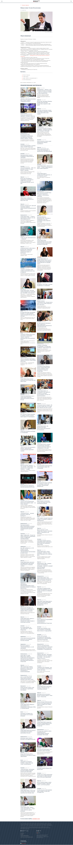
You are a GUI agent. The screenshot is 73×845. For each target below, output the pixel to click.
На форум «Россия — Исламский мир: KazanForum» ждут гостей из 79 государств (28, 361)
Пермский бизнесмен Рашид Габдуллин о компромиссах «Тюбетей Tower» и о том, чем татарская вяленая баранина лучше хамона (44, 408)
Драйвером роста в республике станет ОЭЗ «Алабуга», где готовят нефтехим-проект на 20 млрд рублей (44, 580)
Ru (37, 832)
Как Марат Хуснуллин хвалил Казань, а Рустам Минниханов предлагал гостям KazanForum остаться (44, 448)
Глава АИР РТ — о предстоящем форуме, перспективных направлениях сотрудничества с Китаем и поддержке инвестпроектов (27, 294)
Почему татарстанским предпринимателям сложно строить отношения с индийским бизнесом (45, 304)
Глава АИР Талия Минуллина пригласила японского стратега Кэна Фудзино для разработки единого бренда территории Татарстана (45, 521)
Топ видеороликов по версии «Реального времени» (44, 532)
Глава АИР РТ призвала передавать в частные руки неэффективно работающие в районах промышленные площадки (27, 220)
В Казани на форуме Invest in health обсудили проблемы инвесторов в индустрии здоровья (44, 555)
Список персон (25, 5)
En (39, 832)
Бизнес (21, 333)
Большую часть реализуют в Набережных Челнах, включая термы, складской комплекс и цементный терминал (44, 349)
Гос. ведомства (23, 10)
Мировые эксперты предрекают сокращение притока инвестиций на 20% (45, 543)
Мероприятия (39, 766)
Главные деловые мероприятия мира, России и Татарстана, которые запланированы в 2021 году (28, 170)
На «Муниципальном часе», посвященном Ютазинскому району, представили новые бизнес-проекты (44, 326)
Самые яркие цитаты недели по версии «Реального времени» (27, 468)
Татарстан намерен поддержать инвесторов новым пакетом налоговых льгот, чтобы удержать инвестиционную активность (28, 505)
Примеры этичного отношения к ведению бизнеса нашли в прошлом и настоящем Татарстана (27, 610)
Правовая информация (24, 835)
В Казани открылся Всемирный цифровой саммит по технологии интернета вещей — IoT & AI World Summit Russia (27, 539)
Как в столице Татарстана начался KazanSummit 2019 (44, 670)
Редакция (22, 833)
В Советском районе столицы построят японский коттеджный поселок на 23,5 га (28, 648)
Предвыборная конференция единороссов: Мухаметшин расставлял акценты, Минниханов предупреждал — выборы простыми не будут (27, 517)
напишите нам (36, 818)
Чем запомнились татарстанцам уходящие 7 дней (27, 252)
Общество (22, 196)
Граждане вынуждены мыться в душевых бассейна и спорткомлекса (28, 208)
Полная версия (23, 840)
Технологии (22, 533)
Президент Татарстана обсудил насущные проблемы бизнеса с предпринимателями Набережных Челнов (44, 93)
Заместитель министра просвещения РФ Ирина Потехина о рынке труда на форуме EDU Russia (44, 751)
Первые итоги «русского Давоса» (44, 638)
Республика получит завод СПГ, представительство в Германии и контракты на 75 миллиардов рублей (27, 630)
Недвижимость (23, 546)
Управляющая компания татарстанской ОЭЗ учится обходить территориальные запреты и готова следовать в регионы (27, 272)
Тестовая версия (23, 841)
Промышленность (23, 113)
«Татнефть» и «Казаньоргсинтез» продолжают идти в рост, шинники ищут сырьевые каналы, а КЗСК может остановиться (44, 658)
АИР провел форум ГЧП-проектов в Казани (44, 176)
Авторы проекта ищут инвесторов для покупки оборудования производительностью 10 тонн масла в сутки (27, 339)
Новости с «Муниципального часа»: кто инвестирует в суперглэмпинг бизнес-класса (27, 316)
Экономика (22, 97)
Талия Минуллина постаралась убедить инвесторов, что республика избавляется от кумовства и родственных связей (28, 679)
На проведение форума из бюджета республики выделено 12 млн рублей (27, 137)
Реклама (21, 834)
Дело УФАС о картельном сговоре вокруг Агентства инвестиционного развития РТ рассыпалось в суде (28, 148)
